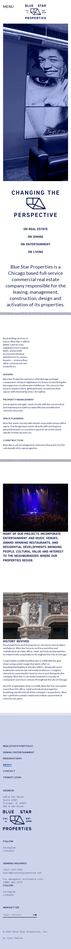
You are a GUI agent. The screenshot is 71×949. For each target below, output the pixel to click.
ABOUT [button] (7, 764)
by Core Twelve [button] (12, 937)
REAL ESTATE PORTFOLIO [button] (18, 745)
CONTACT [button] (9, 770)
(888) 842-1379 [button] (12, 882)
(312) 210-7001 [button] (12, 869)
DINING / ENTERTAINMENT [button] (18, 752)
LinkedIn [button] (8, 850)
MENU (8, 6)
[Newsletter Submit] (35, 915)
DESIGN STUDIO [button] (12, 758)
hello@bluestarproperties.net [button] (22, 872)
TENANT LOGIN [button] (12, 777)
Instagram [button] (9, 847)
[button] (35, 12)
